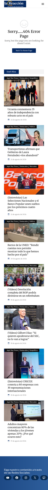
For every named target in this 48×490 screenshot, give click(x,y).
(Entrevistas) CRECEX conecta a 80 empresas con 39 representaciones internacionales (23, 386)
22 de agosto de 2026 (18, 120)
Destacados (24, 78)
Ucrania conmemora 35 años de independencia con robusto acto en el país (23, 112)
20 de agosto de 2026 (18, 259)
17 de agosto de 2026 (18, 441)
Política (32, 127)
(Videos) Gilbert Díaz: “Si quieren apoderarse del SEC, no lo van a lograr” (23, 336)
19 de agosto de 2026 (18, 300)
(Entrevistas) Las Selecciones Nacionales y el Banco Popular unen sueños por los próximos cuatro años (24, 204)
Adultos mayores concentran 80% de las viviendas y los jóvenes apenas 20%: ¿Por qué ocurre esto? (21, 430)
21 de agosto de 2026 (18, 159)
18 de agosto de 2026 (18, 395)
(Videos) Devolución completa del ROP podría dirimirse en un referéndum (23, 292)
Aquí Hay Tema (12, 78)
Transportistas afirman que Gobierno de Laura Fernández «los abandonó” (24, 152)
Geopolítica (34, 78)
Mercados (33, 166)
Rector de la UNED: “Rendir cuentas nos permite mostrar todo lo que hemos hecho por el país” (23, 250)
